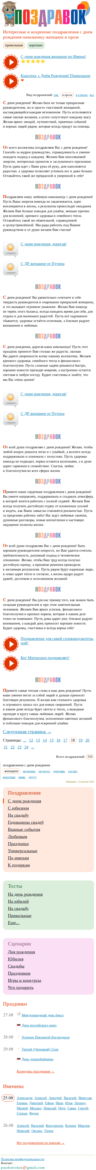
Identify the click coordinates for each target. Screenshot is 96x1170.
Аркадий (55, 1098)
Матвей (22, 1108)
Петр (61, 1108)
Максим (84, 1126)
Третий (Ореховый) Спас (40, 1049)
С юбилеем (18, 808)
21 (6, 747)
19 (80, 740)
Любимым (17, 836)
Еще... (14, 922)
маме (21, 777)
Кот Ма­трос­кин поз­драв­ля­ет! (45, 658)
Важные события (24, 829)
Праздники (18, 843)
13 (38, 740)
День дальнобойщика (37, 1059)
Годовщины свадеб (26, 822)
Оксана (37, 1131)
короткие (36, 45)
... (24, 740)
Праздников (19, 973)
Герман (22, 1103)
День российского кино (39, 1025)
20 (87, 740)
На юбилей (18, 901)
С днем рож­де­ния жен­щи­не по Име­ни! (53, 56)
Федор (34, 1113)
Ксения (70, 1126)
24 (26, 747)
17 (65, 740)
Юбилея (15, 959)
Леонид (80, 1103)
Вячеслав (85, 1098)
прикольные (14, 45)
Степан (22, 1113)
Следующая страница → (27, 731)
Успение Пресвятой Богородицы (46, 1037)
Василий (70, 1098)
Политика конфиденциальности (22, 1159)
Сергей (83, 1108)
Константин (54, 1126)
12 (31, 740)
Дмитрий (36, 1103)
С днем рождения (24, 800)
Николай (50, 1108)
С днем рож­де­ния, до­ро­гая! (43, 244)
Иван (59, 1103)
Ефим (49, 1103)
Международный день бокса (43, 1015)
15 (52, 740)
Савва (71, 1108)
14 (45, 740)
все (92, 95)
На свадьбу (18, 815)
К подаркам (19, 865)
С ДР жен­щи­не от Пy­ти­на (42, 264)
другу (33, 777)
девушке (59, 771)
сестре (72, 771)
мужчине (29, 771)
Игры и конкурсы (24, 980)
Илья (68, 1103)
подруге (44, 771)
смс (56, 95)
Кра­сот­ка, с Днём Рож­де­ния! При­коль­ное (55, 76)
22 (13, 747)
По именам (18, 857)
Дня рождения (21, 951)
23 (19, 747)
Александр (24, 1098)
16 (58, 740)
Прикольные (20, 915)
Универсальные (22, 850)
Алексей (40, 1098)
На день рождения (25, 894)
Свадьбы (16, 966)
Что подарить (20, 987)
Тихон (48, 1131)
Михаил (36, 1108)
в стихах (82, 95)
